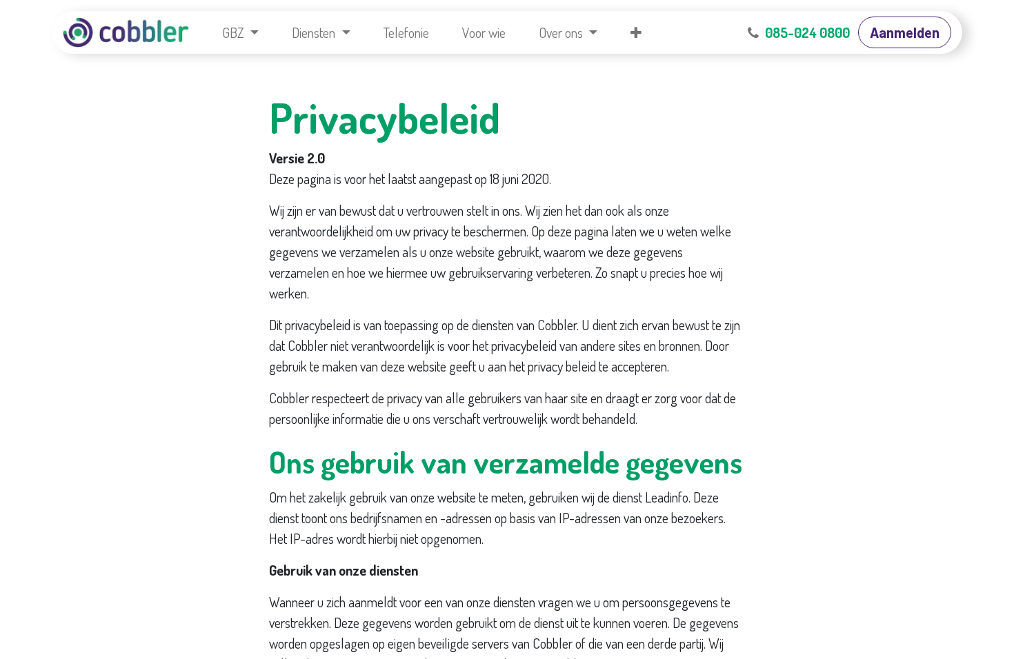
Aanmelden (905, 32)
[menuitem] (240, 32)
